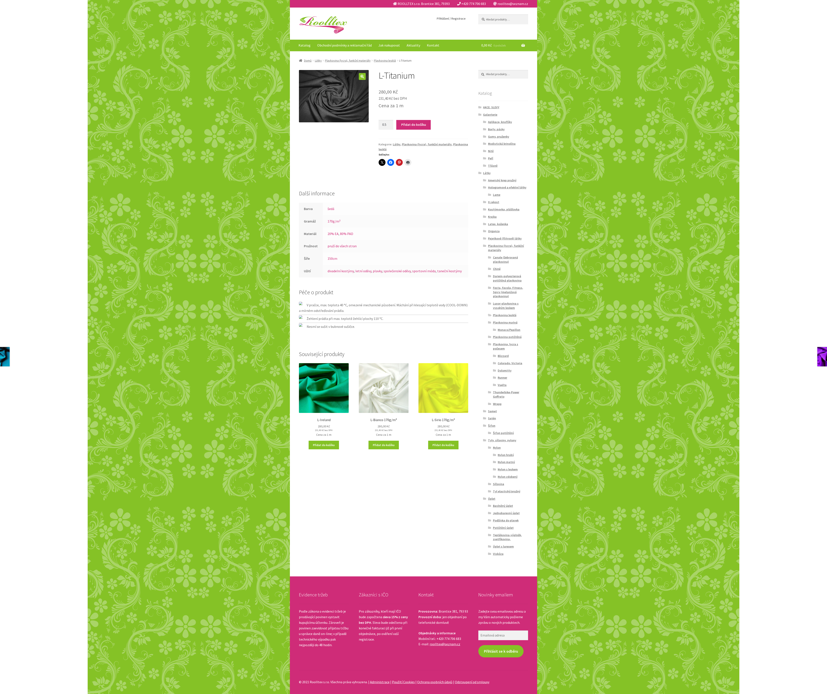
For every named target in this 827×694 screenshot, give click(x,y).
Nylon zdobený (508, 477)
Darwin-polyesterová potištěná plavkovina (507, 278)
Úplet (491, 499)
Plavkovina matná (505, 322)
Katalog (304, 45)
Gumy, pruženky (498, 136)
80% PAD (346, 234)
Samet (492, 411)
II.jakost (493, 202)
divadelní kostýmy (341, 271)
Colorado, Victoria (510, 363)
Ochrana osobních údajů (434, 682)
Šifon (491, 426)
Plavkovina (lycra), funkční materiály (348, 60)
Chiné (497, 269)
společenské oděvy (397, 271)
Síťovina (498, 484)
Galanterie (490, 115)
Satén (492, 418)
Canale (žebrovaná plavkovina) (505, 259)
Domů (308, 60)
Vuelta (502, 385)
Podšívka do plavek (506, 520)
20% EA (333, 234)
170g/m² (334, 221)
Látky (318, 60)
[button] (362, 76)
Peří (490, 158)
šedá (331, 209)
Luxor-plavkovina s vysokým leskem (506, 306)
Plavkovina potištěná (507, 337)
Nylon (497, 448)
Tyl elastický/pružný (506, 491)
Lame (496, 195)
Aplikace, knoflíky (500, 122)
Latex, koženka (498, 224)
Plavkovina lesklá (385, 60)
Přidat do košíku (413, 124)
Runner (502, 378)
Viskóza (498, 554)
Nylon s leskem (508, 469)
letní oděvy (363, 271)
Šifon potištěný (503, 433)
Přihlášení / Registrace (451, 18)
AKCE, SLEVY (491, 107)
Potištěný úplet (503, 528)
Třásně (492, 166)
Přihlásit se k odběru (501, 651)
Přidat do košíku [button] (324, 445)
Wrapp (497, 404)
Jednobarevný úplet (506, 513)
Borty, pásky (496, 129)
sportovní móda (424, 271)
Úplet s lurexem (503, 546)
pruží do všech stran (342, 246)
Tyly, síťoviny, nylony (502, 440)
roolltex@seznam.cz (445, 644)
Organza (494, 231)
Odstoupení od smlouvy (472, 682)
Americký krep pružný (502, 180)
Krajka (492, 217)
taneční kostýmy (449, 271)
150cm (332, 258)
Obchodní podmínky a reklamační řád (344, 45)
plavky (377, 271)
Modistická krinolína (502, 144)
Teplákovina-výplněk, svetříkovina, (507, 537)
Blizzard (503, 356)
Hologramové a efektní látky (507, 187)
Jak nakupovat (389, 45)
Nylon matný (506, 462)
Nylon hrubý (506, 455)
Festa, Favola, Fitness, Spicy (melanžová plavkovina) (508, 292)
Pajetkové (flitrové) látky (505, 238)
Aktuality (413, 45)
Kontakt (433, 45)
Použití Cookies (403, 682)
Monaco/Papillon (509, 330)
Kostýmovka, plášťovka (503, 209)
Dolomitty (504, 370)
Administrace (380, 682)
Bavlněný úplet (503, 506)
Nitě (491, 151)
